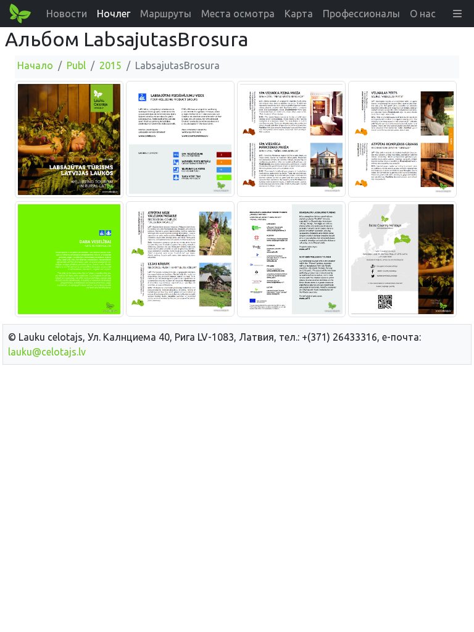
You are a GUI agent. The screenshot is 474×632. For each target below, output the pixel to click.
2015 (110, 65)
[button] (457, 13)
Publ (76, 65)
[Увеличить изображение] (69, 138)
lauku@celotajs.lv (47, 351)
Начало (35, 65)
